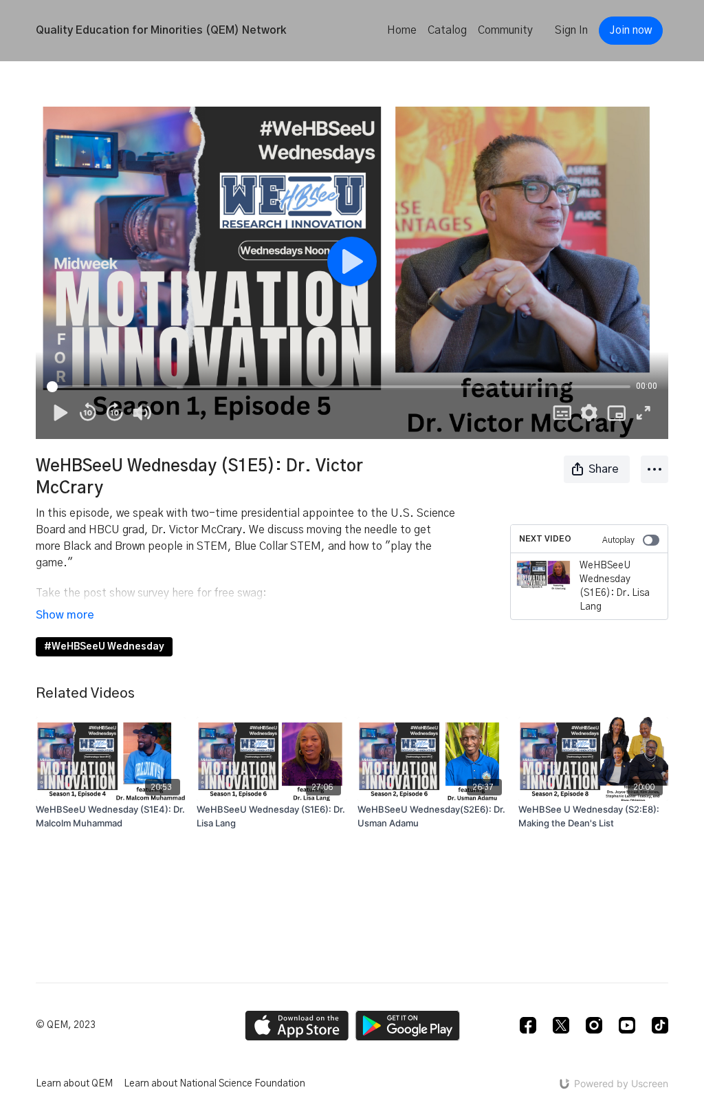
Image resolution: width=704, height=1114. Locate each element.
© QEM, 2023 (66, 1025)
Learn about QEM (74, 1084)
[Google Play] (408, 1025)
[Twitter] (561, 1025)
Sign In (571, 30)
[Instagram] (594, 1025)
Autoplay (618, 540)
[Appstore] (296, 1025)
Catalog (447, 30)
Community (505, 30)
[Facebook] (528, 1025)
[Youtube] (627, 1025)
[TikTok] (660, 1025)
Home (402, 30)
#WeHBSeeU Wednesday (104, 647)
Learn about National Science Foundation (214, 1084)
